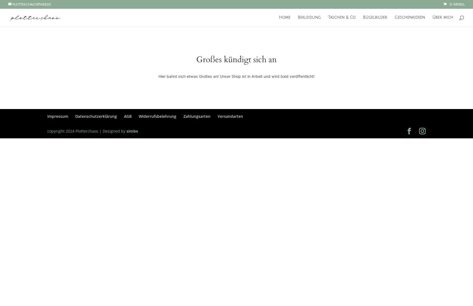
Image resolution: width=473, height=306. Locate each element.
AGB (128, 116)
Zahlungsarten (196, 116)
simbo (131, 131)
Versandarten (230, 116)
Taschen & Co (342, 17)
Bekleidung (309, 17)
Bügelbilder (375, 17)
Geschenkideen (410, 17)
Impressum (57, 116)
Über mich (442, 17)
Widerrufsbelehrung (157, 116)
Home (284, 17)
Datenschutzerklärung (96, 116)
